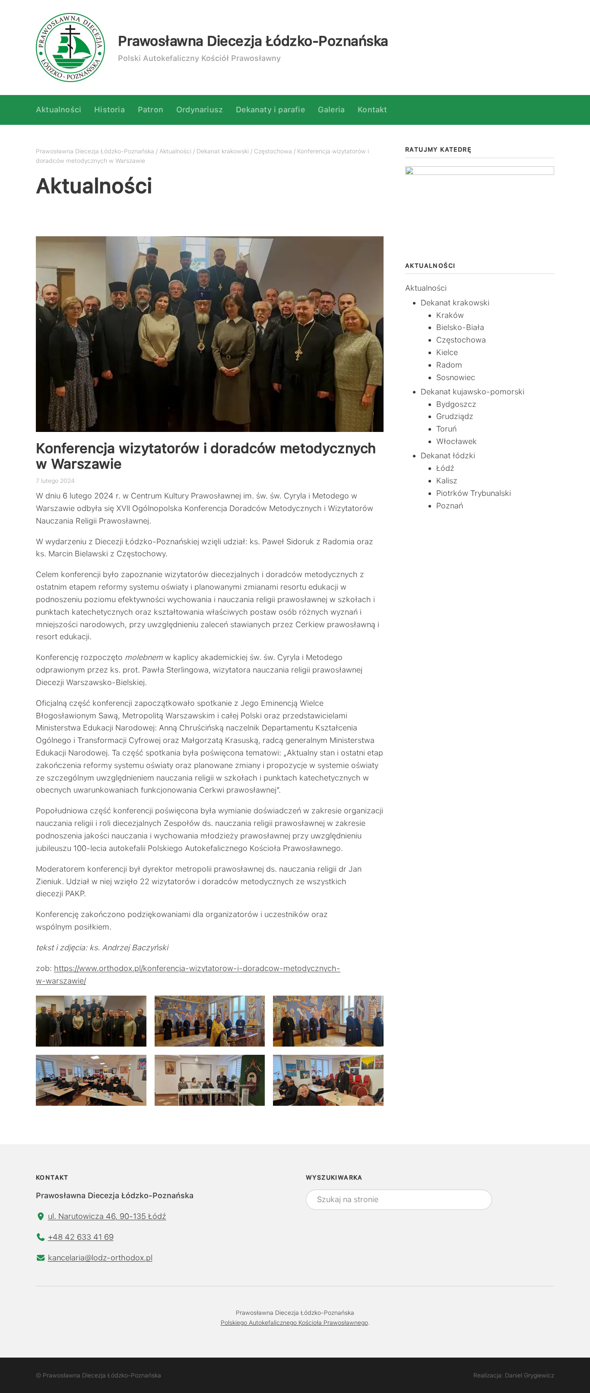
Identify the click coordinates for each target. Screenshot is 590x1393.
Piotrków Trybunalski (473, 493)
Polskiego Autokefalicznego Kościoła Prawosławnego (294, 1322)
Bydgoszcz (456, 404)
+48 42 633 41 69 (81, 1236)
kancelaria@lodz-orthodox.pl (100, 1257)
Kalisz (446, 480)
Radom (449, 364)
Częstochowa (461, 339)
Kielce (447, 352)
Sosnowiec (455, 377)
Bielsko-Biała (460, 327)
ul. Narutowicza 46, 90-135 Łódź (107, 1216)
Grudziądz (454, 416)
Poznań (449, 505)
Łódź (445, 468)
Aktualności (426, 287)
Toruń (446, 428)
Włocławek (456, 441)
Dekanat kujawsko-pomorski (472, 391)
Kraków (450, 315)
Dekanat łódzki (448, 455)
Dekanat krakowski (455, 302)
